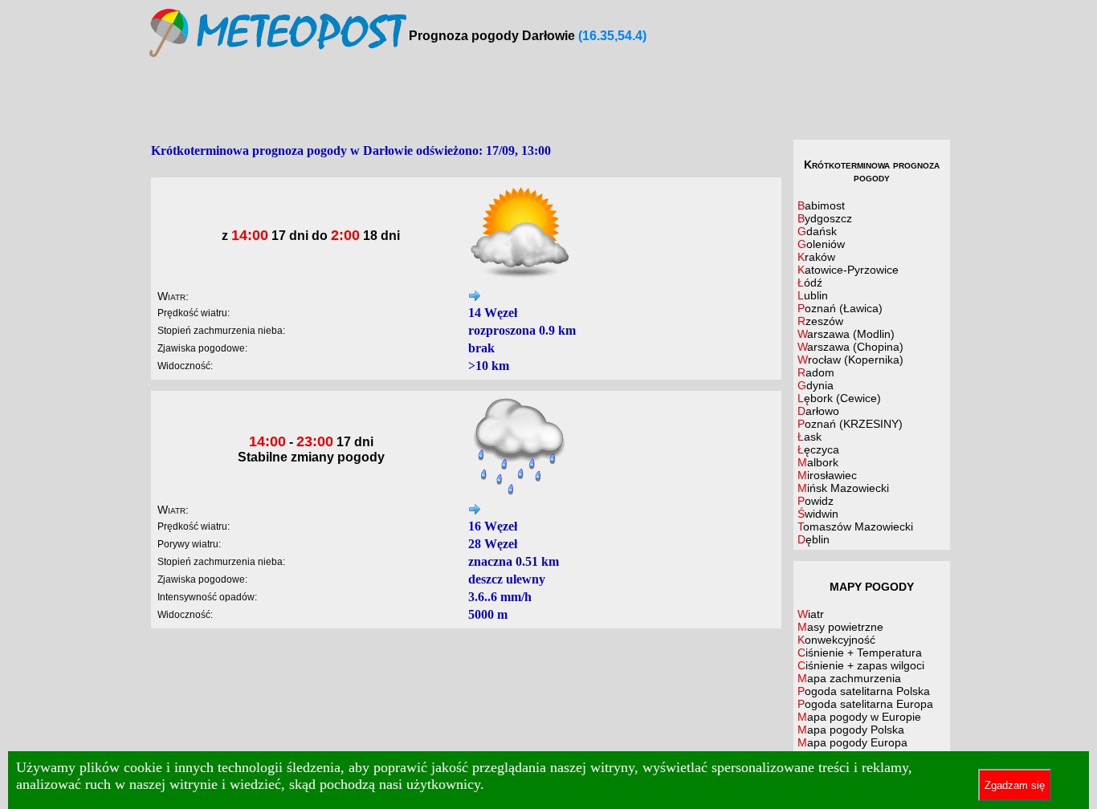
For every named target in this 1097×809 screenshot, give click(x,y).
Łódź (809, 282)
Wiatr (810, 614)
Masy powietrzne (840, 626)
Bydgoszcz (824, 218)
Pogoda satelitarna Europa (865, 703)
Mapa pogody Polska (850, 729)
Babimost (821, 205)
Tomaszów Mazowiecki (855, 526)
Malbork (817, 462)
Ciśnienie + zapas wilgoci (860, 665)
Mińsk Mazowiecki (843, 488)
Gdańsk (817, 231)
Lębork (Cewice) (839, 398)
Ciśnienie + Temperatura (859, 652)
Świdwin (817, 513)
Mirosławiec (827, 475)
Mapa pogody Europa (852, 742)
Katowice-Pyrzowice (848, 269)
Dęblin (813, 539)
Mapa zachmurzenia (849, 678)
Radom (815, 372)
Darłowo (818, 410)
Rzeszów (820, 321)
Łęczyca (818, 449)
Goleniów (821, 244)
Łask (809, 436)
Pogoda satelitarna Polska (863, 691)
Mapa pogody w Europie (859, 716)
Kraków (816, 256)
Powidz (815, 500)
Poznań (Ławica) (840, 308)
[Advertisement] (548, 99)
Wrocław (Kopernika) (850, 359)
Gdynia (815, 385)
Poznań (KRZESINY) (850, 423)
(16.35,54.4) (612, 36)
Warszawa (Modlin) (846, 333)
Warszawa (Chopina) (850, 346)
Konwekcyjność (836, 639)
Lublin (812, 295)
